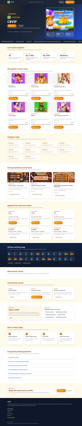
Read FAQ (9, 415)
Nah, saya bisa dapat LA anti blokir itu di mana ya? (19, 373)
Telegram (12, 297)
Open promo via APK (14, 194)
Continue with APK (37, 297)
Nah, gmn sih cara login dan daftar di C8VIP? (18, 361)
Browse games (10, 413)
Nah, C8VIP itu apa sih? (13, 357)
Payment (38, 2)
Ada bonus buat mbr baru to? (15, 377)
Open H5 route (13, 237)
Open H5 (61, 2)
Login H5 (21, 25)
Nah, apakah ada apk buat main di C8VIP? (17, 365)
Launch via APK (13, 98)
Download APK (70, 2)
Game (35, 2)
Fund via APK (13, 222)
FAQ (42, 2)
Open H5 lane (58, 297)
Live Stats (31, 2)
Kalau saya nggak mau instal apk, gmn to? (18, 369)
